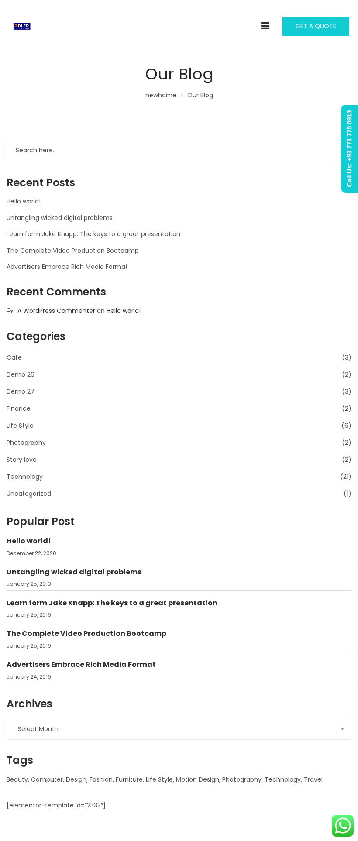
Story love (22, 459)
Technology (25, 476)
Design (76, 779)
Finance (19, 408)
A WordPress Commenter (56, 310)
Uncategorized (29, 493)
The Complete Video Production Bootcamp (73, 250)
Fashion (101, 779)
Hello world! (24, 201)
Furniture (129, 779)
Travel (313, 779)
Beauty (17, 779)
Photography (26, 442)
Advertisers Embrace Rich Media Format (67, 266)
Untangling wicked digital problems (60, 217)
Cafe (14, 357)
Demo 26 (20, 374)
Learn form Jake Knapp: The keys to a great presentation (93, 234)
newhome (160, 95)
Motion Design (197, 779)
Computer (47, 779)
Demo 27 (20, 391)
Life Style (20, 425)
